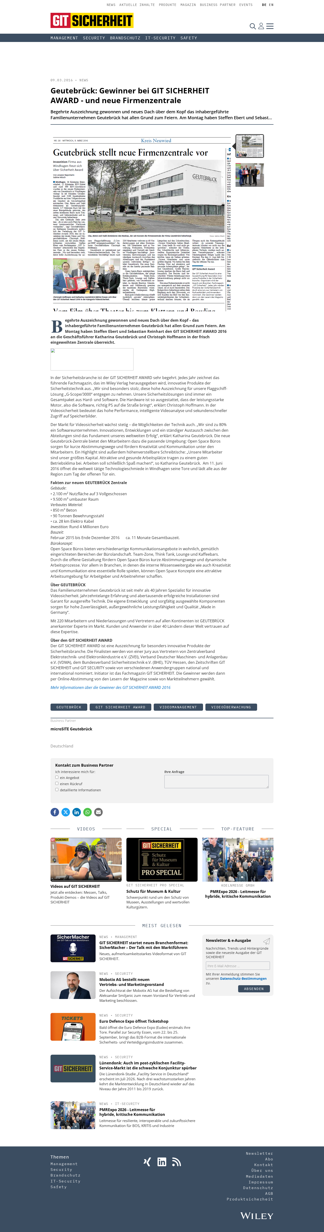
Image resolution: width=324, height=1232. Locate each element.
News (111, 5)
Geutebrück (68, 707)
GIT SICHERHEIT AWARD (120, 707)
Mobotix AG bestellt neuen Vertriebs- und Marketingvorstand (131, 982)
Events (246, 5)
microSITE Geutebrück (71, 729)
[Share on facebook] (55, 812)
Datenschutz (258, 1187)
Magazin (188, 5)
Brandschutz (125, 38)
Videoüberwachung (231, 707)
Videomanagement (178, 707)
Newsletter (259, 1153)
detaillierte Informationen (80, 790)
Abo (269, 1159)
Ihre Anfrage (174, 771)
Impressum (261, 1182)
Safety (189, 38)
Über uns (262, 1170)
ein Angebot (69, 777)
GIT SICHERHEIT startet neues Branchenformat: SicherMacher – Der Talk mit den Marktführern (143, 945)
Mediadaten (259, 1176)
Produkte (168, 5)
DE (264, 5)
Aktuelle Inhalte (137, 5)
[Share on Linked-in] (76, 812)
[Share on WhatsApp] (87, 812)
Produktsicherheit (250, 1199)
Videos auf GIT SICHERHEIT (75, 886)
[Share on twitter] (65, 812)
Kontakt (263, 1164)
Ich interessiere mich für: (75, 771)
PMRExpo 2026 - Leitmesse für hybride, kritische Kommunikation (132, 1112)
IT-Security (160, 38)
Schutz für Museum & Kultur (153, 891)
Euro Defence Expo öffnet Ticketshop (133, 1021)
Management (64, 38)
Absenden (254, 988)
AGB (269, 1193)
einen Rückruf (71, 784)
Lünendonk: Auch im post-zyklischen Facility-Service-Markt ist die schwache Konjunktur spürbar (148, 1065)
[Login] (261, 26)
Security (94, 38)
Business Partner (218, 5)
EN (271, 5)
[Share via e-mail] (98, 812)
